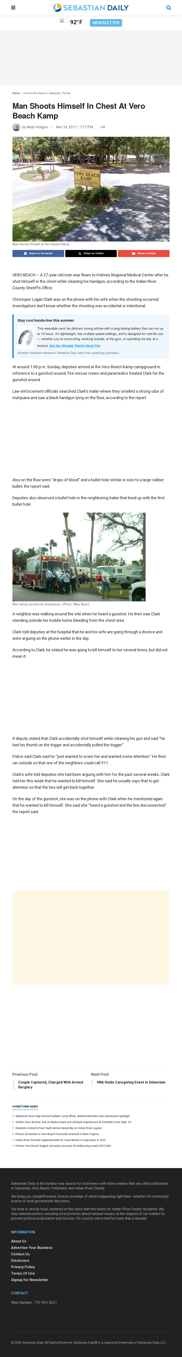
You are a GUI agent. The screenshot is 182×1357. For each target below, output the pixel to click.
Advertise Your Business (32, 1248)
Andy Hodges (37, 127)
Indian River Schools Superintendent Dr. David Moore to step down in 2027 (61, 1140)
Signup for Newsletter (29, 1280)
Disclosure (20, 1260)
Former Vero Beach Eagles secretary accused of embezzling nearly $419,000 (63, 1145)
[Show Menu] (13, 8)
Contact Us (20, 1254)
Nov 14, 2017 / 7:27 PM (74, 127)
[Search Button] (168, 8)
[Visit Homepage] (91, 7)
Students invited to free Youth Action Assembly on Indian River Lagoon (59, 1128)
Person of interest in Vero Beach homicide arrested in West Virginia (57, 1134)
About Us (18, 1241)
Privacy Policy (23, 1267)
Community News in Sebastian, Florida (46, 93)
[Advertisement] (91, 938)
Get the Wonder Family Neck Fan (74, 345)
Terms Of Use (23, 1273)
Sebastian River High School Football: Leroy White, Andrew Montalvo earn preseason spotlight (73, 1116)
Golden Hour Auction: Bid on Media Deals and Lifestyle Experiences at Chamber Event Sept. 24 (73, 1122)
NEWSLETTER (106, 22)
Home (16, 93)
